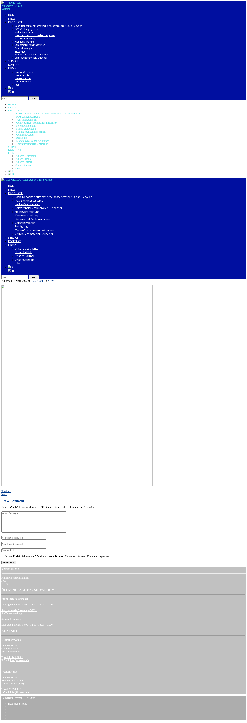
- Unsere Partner (23, 161)
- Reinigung (21, 137)
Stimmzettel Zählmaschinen (30, 44)
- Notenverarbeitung (25, 125)
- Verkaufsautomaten (26, 119)
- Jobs (18, 168)
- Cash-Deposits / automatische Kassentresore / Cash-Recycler (48, 113)
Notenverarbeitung (25, 38)
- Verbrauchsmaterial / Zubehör (31, 143)
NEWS (51, 280)
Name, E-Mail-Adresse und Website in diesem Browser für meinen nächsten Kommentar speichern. (58, 556)
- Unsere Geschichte (25, 155)
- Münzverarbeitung (25, 128)
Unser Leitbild (22, 75)
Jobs (17, 84)
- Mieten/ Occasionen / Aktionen (32, 140)
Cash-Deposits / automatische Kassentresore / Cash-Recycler (48, 25)
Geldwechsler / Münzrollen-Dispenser (35, 35)
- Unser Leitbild (23, 158)
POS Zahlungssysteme (27, 29)
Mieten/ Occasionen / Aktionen (31, 54)
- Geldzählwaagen (24, 134)
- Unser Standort (23, 165)
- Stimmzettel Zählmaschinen (30, 131)
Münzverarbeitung (24, 41)
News (4, 583)
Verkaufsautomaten (25, 32)
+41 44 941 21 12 (13, 657)
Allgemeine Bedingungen (15, 577)
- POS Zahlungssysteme (27, 116)
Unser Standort (23, 81)
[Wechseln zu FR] (11, 92)
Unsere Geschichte (25, 72)
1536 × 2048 (37, 280)
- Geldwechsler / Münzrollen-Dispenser (36, 122)
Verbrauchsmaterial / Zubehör (31, 57)
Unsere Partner (23, 78)
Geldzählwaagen (24, 48)
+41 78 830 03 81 (13, 689)
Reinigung (20, 51)
